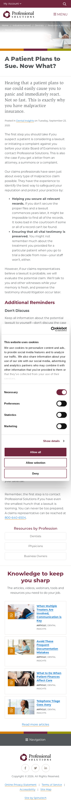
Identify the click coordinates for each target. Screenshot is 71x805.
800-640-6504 (15, 517)
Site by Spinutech (35, 797)
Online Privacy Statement (21, 784)
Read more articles (35, 724)
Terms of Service (52, 784)
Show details (51, 441)
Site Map (45, 789)
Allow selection (35, 462)
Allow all (35, 451)
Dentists (35, 536)
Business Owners (35, 556)
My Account (11, 3)
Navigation (37, 739)
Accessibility (27, 789)
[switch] (61, 403)
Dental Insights (25, 120)
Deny (35, 473)
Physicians (35, 546)
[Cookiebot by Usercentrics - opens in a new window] (51, 329)
